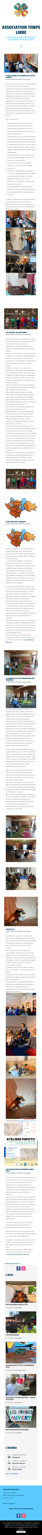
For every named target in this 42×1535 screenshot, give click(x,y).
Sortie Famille (17, 1469)
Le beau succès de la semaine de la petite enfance (20, 76)
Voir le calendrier (12, 1474)
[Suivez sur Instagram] (23, 1268)
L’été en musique (12, 1335)
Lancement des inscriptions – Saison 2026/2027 (20, 1398)
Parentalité (26, 79)
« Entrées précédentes (12, 1263)
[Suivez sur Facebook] (19, 1268)
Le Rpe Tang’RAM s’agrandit (16, 522)
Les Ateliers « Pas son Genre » (17, 332)
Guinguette (16, 1457)
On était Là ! (10, 929)
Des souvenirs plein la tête (17, 1305)
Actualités (18, 79)
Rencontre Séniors (18, 1463)
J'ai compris (21, 1532)
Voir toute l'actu (21, 1441)
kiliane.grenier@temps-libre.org (18, 1254)
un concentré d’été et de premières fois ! (20, 1366)
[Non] (39, 1528)
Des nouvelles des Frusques (17, 1430)
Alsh (24, 1370)
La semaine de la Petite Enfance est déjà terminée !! (20, 679)
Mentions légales (9, 1503)
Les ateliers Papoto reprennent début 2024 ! (20, 1170)
